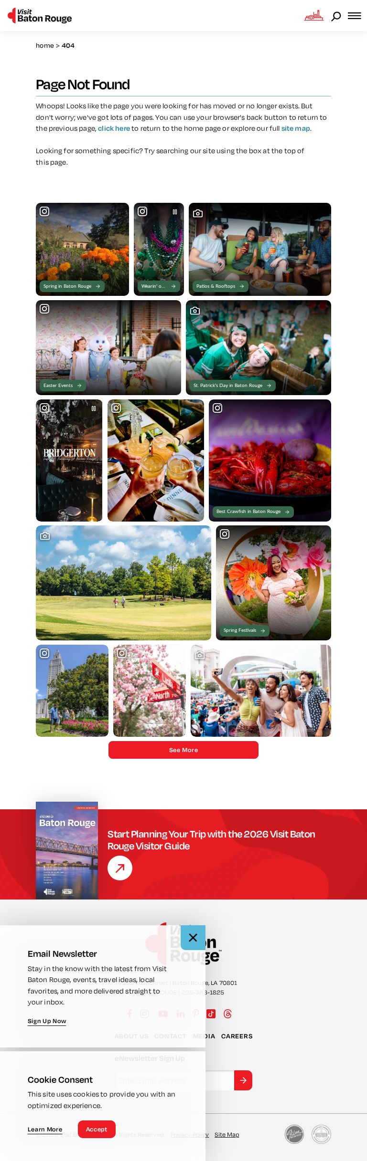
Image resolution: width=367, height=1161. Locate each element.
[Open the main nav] (357, 15)
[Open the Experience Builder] (314, 15)
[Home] (40, 15)
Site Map (227, 1134)
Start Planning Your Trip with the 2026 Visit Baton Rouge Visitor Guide (211, 840)
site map (295, 128)
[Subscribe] (243, 1080)
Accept (97, 1129)
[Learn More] (120, 868)
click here (114, 128)
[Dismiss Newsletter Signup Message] (193, 937)
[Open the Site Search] (336, 15)
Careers (236, 1036)
